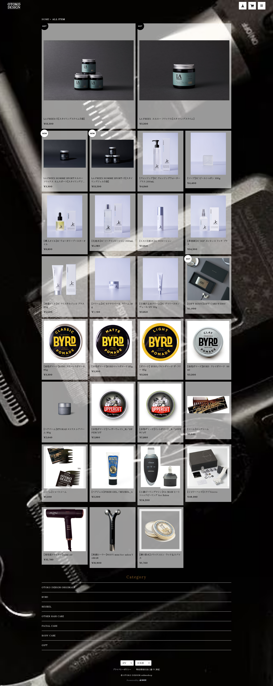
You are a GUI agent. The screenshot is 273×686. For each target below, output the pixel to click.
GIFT (45, 645)
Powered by (133, 680)
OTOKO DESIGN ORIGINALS (58, 587)
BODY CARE (49, 635)
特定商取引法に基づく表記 (148, 669)
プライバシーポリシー (122, 669)
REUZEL (47, 606)
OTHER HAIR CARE (53, 616)
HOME (45, 19)
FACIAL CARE (50, 626)
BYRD (45, 597)
